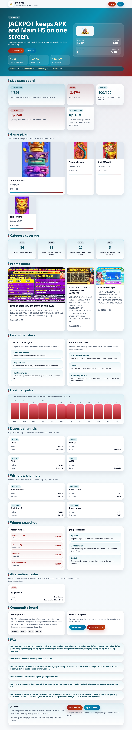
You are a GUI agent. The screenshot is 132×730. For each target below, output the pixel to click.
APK (112, 4)
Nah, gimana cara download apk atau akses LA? (31, 659)
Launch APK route (96, 627)
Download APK (74, 708)
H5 (120, 4)
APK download (16, 51)
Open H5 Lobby (92, 708)
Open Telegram (77, 627)
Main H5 (30, 51)
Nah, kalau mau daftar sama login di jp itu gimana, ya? (34, 676)
